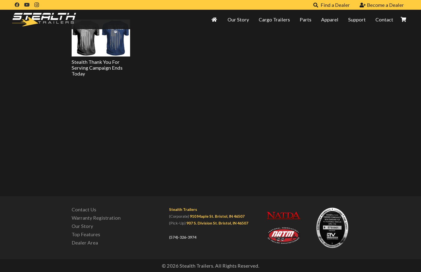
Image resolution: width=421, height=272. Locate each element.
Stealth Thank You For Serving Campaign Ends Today (97, 67)
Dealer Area (85, 242)
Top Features (86, 234)
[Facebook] (17, 5)
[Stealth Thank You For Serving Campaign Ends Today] (101, 37)
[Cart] (403, 19)
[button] (293, 19)
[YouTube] (27, 5)
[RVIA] (332, 228)
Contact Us (84, 209)
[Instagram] (36, 5)
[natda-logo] (284, 215)
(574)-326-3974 (182, 237)
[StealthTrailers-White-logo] (44, 19)
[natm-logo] (284, 235)
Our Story (82, 226)
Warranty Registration (96, 218)
